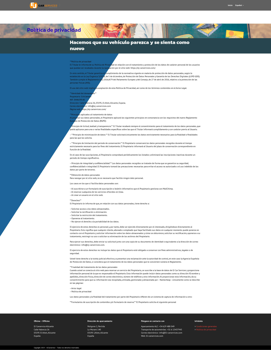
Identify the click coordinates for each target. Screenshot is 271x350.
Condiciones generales (206, 326)
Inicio (230, 5)
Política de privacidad (206, 329)
